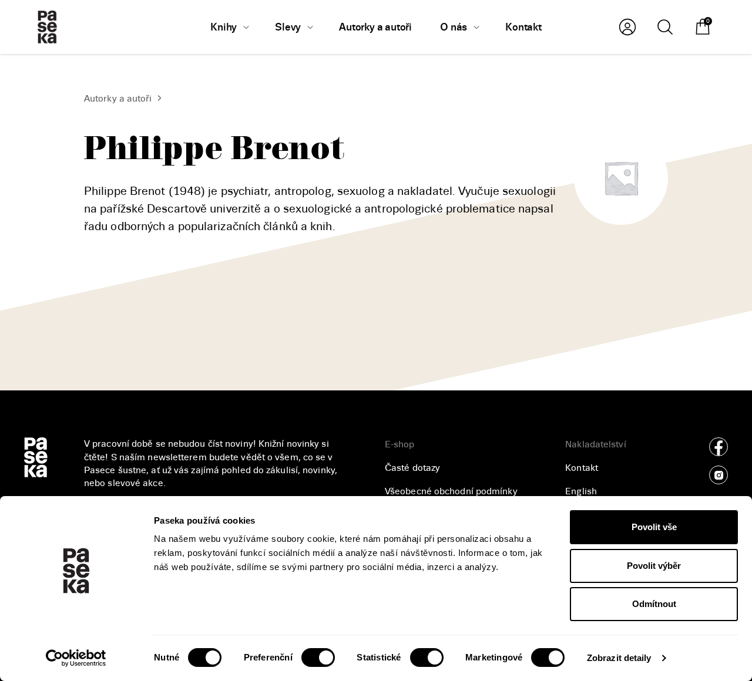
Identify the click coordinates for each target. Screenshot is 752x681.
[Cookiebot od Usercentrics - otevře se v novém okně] (76, 658)
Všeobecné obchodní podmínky (451, 491)
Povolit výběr (654, 566)
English (581, 491)
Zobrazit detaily (619, 658)
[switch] (318, 657)
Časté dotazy (412, 468)
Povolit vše (654, 527)
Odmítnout (654, 604)
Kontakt (581, 468)
